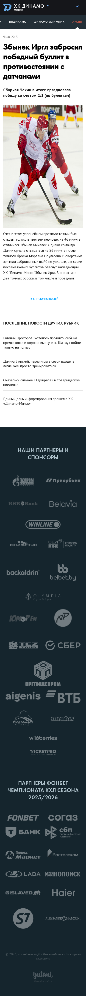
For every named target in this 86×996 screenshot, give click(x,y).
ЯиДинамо (18, 22)
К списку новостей (44, 299)
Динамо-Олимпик (49, 22)
